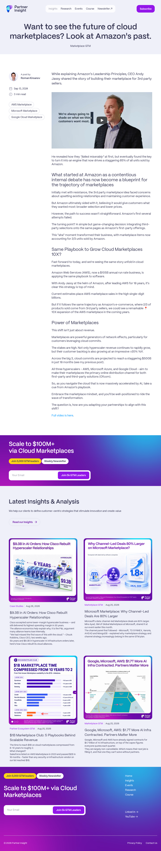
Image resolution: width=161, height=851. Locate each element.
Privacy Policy (134, 843)
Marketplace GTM (80, 46)
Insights (129, 781)
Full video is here (62, 415)
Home (128, 776)
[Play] (102, 120)
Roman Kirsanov (30, 78)
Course (129, 795)
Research (130, 790)
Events (129, 785)
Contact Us (151, 843)
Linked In (130, 812)
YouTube (130, 817)
